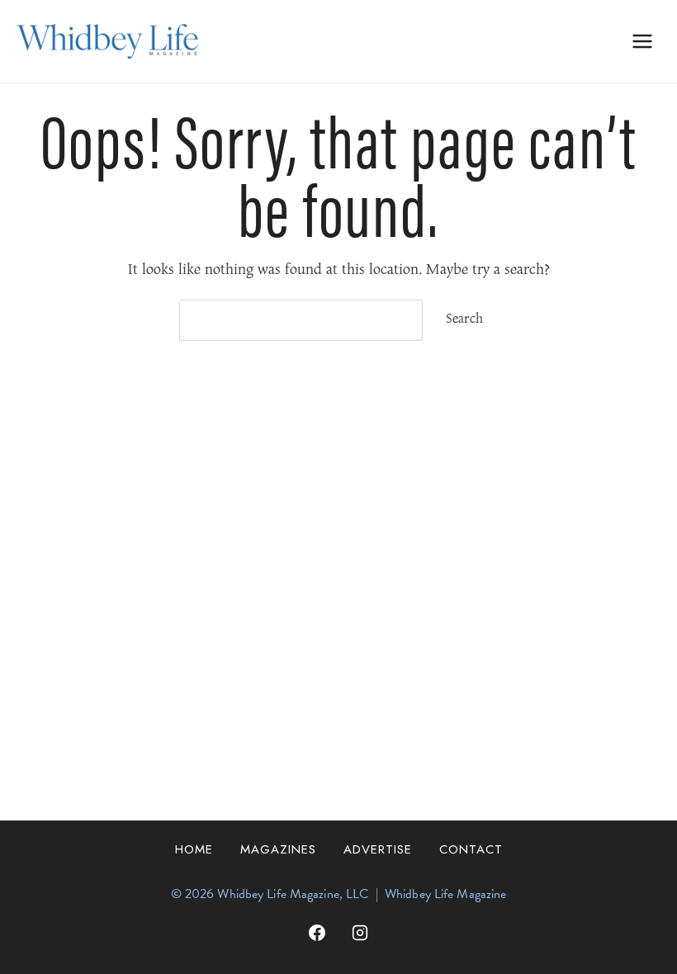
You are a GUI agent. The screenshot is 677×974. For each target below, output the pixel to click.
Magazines (278, 849)
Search (464, 319)
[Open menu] (641, 41)
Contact (471, 849)
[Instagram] (359, 932)
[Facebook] (317, 932)
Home (194, 849)
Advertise (377, 849)
